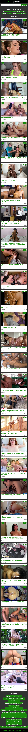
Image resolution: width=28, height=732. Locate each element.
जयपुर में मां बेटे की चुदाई (14, 705)
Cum (19, 13)
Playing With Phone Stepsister (18, 712)
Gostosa (9, 13)
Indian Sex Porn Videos (19, 710)
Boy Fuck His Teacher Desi (14, 719)
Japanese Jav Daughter (8, 715)
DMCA (13, 730)
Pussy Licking (21, 11)
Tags (9, 730)
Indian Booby (23, 717)
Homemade (6, 11)
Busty (4, 13)
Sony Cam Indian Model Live (14, 696)
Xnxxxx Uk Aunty (22, 726)
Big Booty (13, 11)
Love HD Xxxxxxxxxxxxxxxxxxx (14, 703)
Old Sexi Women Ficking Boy (9, 726)
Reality (23, 13)
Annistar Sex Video (21, 715)
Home (5, 730)
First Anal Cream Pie (14, 701)
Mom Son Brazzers (7, 710)
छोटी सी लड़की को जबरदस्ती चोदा (14, 722)
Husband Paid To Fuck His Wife (14, 708)
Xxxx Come (5, 712)
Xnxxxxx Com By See (9, 698)
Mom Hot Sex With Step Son (14, 724)
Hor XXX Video (20, 698)
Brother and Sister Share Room (9, 717)
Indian (14, 13)
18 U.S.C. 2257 (20, 730)
